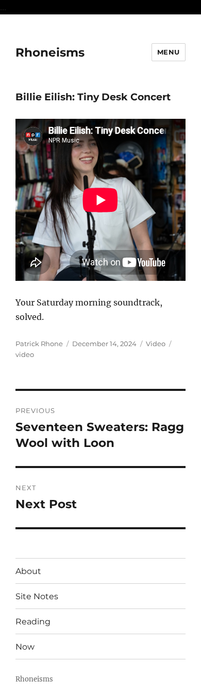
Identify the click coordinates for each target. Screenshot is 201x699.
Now (25, 647)
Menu (168, 52)
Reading (33, 621)
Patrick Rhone (39, 343)
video (24, 354)
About (28, 571)
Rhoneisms (50, 52)
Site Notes (36, 596)
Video (155, 343)
